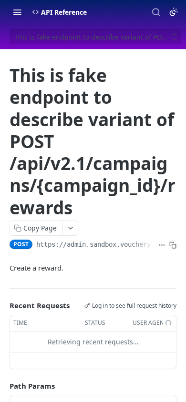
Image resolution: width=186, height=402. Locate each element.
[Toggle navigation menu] (17, 12)
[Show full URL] (161, 245)
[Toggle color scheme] (173, 12)
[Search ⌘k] (156, 12)
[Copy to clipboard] (172, 245)
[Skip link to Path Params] (3, 386)
